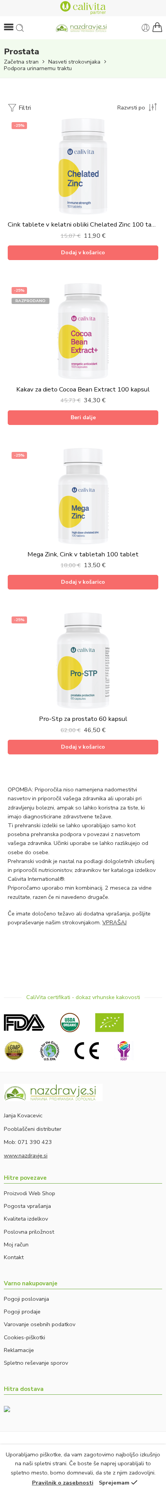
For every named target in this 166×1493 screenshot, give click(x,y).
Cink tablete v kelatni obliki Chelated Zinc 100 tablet (83, 224)
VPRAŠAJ (114, 922)
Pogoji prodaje (22, 1311)
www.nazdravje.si (25, 1155)
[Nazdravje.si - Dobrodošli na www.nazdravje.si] (83, 28)
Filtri (24, 108)
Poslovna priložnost (29, 1232)
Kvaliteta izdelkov (26, 1219)
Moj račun (16, 1244)
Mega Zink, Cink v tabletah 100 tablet (83, 554)
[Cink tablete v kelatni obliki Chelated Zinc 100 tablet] (83, 166)
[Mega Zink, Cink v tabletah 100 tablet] (83, 496)
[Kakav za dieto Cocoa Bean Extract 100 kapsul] (83, 331)
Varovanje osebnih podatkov (39, 1324)
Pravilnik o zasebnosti (62, 1482)
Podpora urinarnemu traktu (38, 68)
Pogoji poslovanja (26, 1299)
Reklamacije (19, 1350)
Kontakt (14, 1257)
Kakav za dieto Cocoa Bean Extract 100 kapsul (83, 389)
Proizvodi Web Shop (29, 1193)
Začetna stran (21, 62)
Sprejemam (114, 1482)
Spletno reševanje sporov (36, 1363)
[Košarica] (157, 27)
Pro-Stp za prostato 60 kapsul (83, 718)
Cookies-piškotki (24, 1337)
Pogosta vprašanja (27, 1206)
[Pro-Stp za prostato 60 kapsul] (83, 661)
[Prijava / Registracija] (146, 28)
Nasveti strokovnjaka (74, 62)
